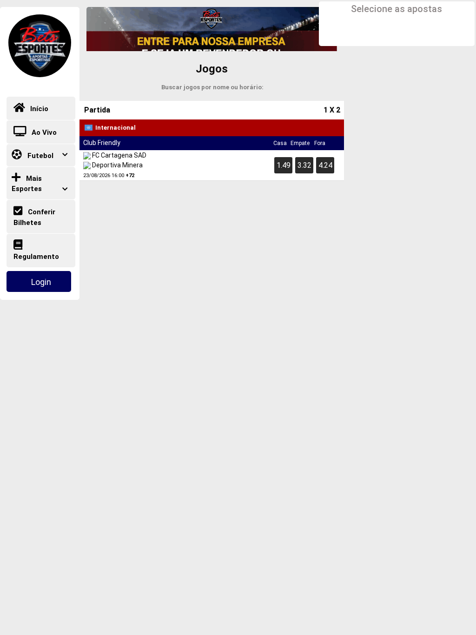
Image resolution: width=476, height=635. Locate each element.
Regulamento (36, 256)
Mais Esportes (27, 183)
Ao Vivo (43, 132)
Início (38, 109)
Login (41, 282)
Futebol (39, 156)
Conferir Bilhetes (34, 217)
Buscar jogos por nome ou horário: (212, 87)
